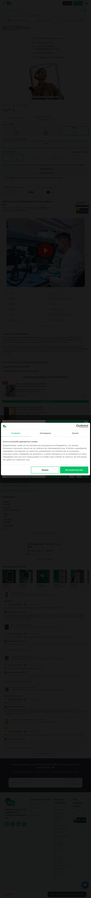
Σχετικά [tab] (75, 433)
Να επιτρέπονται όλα (74, 470)
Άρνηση (45, 470)
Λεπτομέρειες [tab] (45, 433)
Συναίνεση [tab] (15, 433)
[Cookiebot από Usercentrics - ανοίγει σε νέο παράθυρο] (78, 426)
